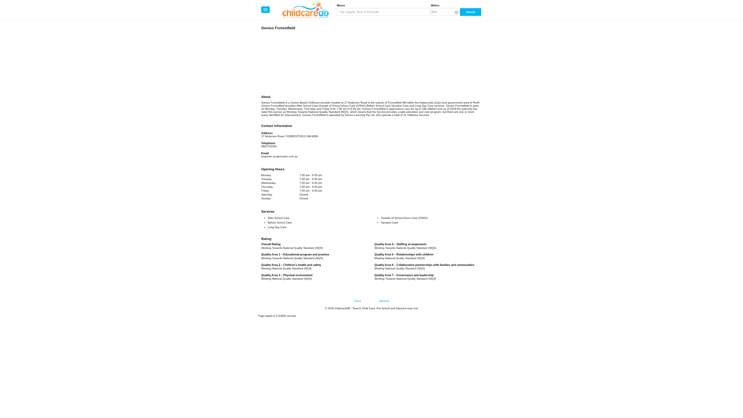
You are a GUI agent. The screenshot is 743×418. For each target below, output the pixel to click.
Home (357, 300)
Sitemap (384, 300)
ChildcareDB (342, 308)
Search (470, 12)
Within (435, 5)
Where (341, 5)
